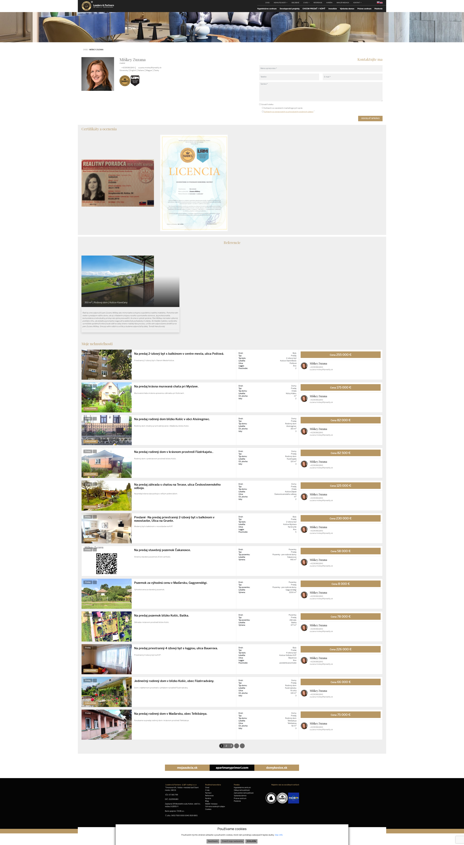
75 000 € (341, 715)
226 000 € (341, 649)
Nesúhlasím (213, 841)
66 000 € (341, 682)
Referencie (209, 796)
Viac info (279, 835)
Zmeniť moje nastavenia (232, 841)
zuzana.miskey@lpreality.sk (149, 68)
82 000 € (341, 420)
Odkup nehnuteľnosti (242, 790)
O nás (207, 790)
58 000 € (341, 551)
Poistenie (378, 9)
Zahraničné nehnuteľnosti (244, 793)
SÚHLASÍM (251, 841)
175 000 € (340, 387)
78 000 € (341, 616)
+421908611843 (128, 68)
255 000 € (341, 355)
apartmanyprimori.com (232, 767)
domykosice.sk (276, 767)
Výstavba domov (347, 9)
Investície (332, 9)
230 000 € (341, 518)
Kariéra (208, 798)
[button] (280, 2)
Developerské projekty (290, 9)
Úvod (85, 50)
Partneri (208, 793)
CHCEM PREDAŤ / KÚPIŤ (314, 9)
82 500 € (341, 453)
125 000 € (340, 485)
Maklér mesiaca (211, 804)
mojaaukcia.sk (187, 767)
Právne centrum (364, 9)
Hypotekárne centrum (267, 9)
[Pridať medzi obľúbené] (232, 354)
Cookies (208, 809)
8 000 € (341, 584)
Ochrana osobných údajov (215, 807)
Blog (207, 801)
